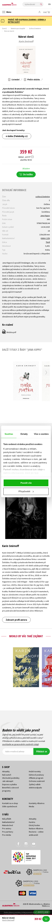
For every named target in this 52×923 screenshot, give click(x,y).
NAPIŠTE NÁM (43, 912)
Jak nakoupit (7, 781)
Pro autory (6, 828)
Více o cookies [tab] (41, 434)
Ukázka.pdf (9, 332)
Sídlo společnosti (9, 806)
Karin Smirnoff (26, 41)
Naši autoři (6, 774)
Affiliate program (36, 778)
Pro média (6, 835)
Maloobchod (7, 825)
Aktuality (6, 771)
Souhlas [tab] (9, 434)
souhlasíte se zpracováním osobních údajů (20, 744)
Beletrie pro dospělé (18, 28)
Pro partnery (7, 831)
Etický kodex (34, 825)
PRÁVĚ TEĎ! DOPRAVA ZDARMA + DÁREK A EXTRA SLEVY (27, 20)
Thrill (48, 242)
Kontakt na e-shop (10, 803)
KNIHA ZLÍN (45, 238)
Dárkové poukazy (36, 774)
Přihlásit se (41, 751)
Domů (4, 28)
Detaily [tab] (24, 434)
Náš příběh (6, 819)
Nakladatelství (8, 822)
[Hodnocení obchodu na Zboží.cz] (12, 871)
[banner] (15, 3)
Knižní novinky (35, 771)
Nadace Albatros (36, 828)
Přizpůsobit (24, 491)
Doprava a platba (9, 784)
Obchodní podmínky (10, 778)
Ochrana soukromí (37, 781)
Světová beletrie (35, 28)
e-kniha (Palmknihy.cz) (17, 136)
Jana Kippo (45, 215)
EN (49, 4)
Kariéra (32, 822)
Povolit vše (26, 483)
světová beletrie (43, 196)
